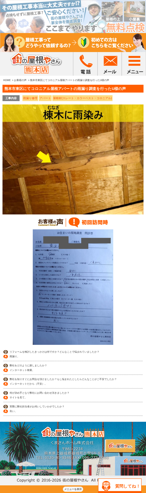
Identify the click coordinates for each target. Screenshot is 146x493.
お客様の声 (20, 80)
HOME (7, 80)
